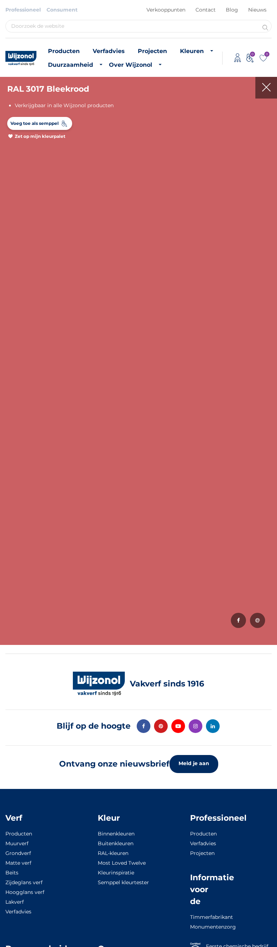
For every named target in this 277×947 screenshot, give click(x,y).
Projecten (152, 51)
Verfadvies (109, 51)
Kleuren (192, 51)
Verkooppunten (165, 9)
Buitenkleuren (115, 843)
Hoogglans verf (24, 892)
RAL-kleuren (113, 853)
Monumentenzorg (200, 927)
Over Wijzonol (130, 64)
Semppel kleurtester (123, 882)
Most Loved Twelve (122, 863)
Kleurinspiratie (116, 872)
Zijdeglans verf (24, 882)
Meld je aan (194, 763)
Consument (62, 9)
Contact (205, 9)
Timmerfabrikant (200, 917)
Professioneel (23, 9)
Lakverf (14, 902)
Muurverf (16, 843)
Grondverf (18, 853)
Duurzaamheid (70, 64)
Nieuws (257, 9)
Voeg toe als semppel (34, 123)
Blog (232, 9)
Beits (11, 872)
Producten (64, 51)
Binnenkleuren (116, 833)
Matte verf (18, 863)
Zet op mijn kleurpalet (40, 136)
